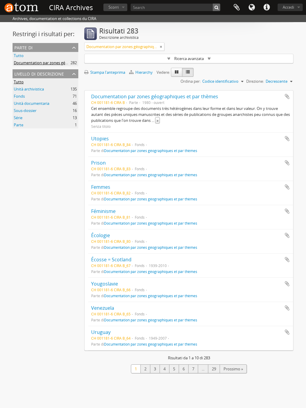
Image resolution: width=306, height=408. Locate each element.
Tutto (19, 55)
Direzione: (255, 81)
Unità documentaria (31, 103)
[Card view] (176, 72)
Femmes (100, 187)
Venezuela (102, 308)
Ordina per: (190, 81)
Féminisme (103, 211)
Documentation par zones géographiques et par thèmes (63, 62)
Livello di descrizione (39, 73)
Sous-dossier (25, 110)
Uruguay (101, 332)
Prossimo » (233, 369)
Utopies (100, 138)
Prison (98, 162)
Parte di (23, 47)
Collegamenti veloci (266, 7)
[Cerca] (216, 7)
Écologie (100, 235)
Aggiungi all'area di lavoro (287, 96)
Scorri (113, 7)
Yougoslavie (104, 283)
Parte (18, 125)
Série (18, 117)
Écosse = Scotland (111, 259)
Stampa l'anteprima (107, 72)
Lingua (251, 7)
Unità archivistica (29, 89)
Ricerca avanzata (189, 58)
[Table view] (188, 72)
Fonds (19, 96)
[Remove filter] (161, 47)
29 (214, 369)
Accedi (288, 7)
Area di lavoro (236, 7)
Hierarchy (144, 72)
